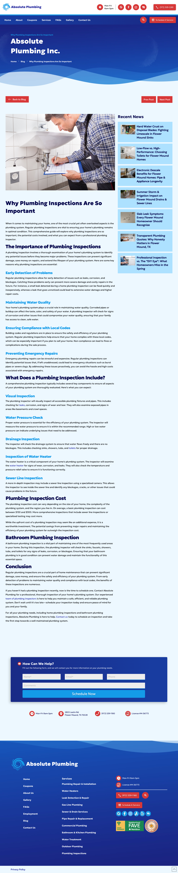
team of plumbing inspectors (21, 598)
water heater (17, 465)
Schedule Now (84, 694)
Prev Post (149, 99)
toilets (72, 448)
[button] (143, 20)
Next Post (165, 99)
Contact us (62, 616)
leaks (22, 405)
